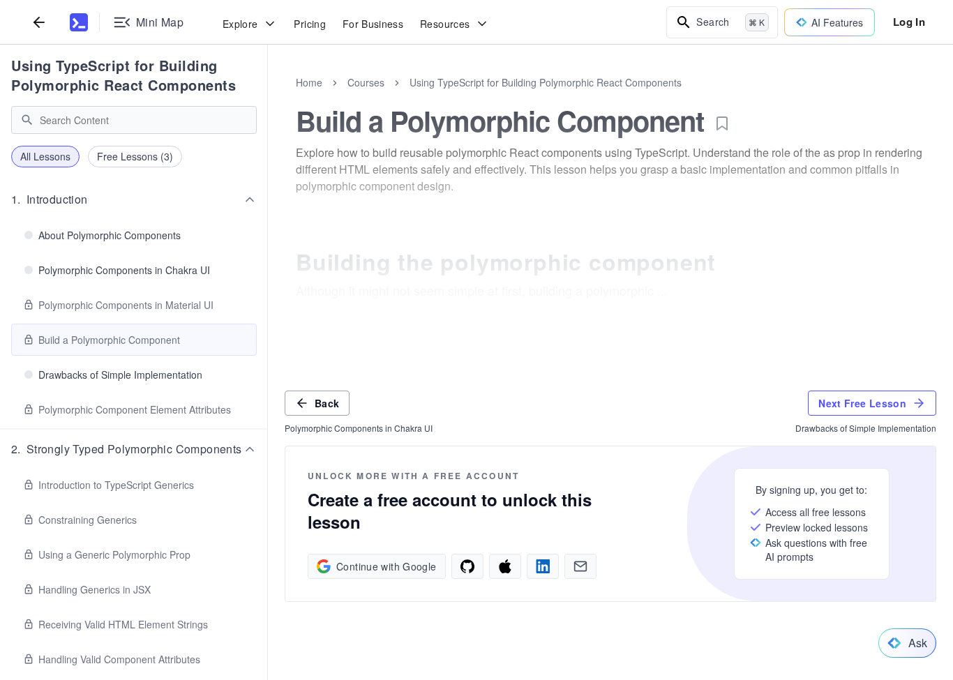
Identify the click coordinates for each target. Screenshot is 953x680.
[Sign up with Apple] (505, 566)
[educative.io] (79, 22)
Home (309, 82)
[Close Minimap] (268, 97)
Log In (909, 21)
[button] (134, 199)
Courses (365, 82)
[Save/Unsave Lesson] (722, 123)
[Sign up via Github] (467, 566)
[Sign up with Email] (580, 566)
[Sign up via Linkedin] (543, 566)
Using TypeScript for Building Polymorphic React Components (123, 75)
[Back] (39, 22)
